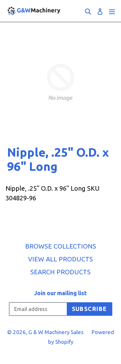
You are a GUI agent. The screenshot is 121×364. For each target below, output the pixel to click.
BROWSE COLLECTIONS (60, 246)
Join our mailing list (60, 293)
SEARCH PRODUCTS (60, 272)
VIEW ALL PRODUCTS (60, 259)
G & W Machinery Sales (56, 332)
